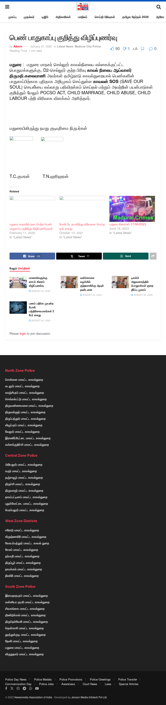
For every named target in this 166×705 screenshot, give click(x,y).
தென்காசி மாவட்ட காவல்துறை (24, 628)
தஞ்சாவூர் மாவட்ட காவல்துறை (24, 477)
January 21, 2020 (41, 46)
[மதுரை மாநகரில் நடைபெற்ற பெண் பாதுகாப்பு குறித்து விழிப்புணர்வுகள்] (32, 209)
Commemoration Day (18, 684)
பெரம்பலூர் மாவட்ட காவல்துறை (24, 510)
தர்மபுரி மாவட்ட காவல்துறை (22, 556)
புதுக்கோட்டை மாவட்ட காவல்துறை (26, 503)
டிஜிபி (45, 17)
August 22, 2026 (40, 290)
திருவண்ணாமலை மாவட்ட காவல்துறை (29, 405)
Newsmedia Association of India (33, 697)
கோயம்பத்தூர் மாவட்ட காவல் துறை (27, 543)
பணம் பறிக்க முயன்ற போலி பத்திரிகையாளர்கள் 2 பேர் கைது (41, 309)
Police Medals (43, 679)
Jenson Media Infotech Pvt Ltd (89, 697)
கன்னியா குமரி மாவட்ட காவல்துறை (27, 602)
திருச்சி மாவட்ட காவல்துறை (22, 484)
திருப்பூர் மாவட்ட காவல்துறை (23, 562)
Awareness (68, 684)
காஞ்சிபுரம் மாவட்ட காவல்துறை (24, 392)
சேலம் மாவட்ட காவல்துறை (21, 549)
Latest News (65, 46)
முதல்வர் (29, 17)
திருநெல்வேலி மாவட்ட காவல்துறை (26, 621)
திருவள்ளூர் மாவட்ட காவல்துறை (25, 412)
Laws (108, 684)
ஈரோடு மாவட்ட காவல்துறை (22, 530)
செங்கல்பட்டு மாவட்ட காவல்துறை (26, 399)
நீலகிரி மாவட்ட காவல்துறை (22, 575)
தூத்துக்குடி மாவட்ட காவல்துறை (25, 634)
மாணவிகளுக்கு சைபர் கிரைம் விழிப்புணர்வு (38, 282)
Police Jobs (46, 684)
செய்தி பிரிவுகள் (105, 17)
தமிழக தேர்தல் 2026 (135, 17)
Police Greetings (100, 679)
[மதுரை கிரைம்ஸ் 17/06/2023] (132, 209)
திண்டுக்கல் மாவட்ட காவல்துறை (25, 615)
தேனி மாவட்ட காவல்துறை (21, 641)
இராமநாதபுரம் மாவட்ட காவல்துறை (26, 595)
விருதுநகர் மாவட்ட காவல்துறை (24, 654)
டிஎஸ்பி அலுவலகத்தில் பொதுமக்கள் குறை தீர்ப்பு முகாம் (142, 284)
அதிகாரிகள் (63, 17)
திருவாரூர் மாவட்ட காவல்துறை (24, 490)
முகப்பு (12, 17)
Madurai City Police (88, 46)
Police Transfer (127, 679)
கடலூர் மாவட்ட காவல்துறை (22, 386)
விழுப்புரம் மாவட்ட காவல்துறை (23, 425)
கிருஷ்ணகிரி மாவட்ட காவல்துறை (25, 536)
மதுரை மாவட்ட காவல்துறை (22, 647)
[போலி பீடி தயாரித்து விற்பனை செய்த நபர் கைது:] (82, 209)
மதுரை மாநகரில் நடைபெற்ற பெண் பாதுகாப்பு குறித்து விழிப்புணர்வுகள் (31, 226)
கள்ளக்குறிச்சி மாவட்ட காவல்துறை (27, 444)
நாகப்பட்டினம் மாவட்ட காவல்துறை (26, 497)
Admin (17, 46)
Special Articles (129, 684)
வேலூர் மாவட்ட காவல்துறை (22, 431)
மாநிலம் (82, 17)
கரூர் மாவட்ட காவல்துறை (21, 471)
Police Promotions (70, 679)
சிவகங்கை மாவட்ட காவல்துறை (25, 608)
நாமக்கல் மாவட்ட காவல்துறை (23, 569)
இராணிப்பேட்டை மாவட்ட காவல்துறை (28, 438)
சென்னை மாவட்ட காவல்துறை (24, 379)
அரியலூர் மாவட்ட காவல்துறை (23, 464)
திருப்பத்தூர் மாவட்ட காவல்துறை (25, 418)
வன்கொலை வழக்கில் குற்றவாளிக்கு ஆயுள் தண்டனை (92, 284)
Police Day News (16, 679)
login (23, 333)
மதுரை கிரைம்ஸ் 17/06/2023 (127, 224)
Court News (90, 684)
